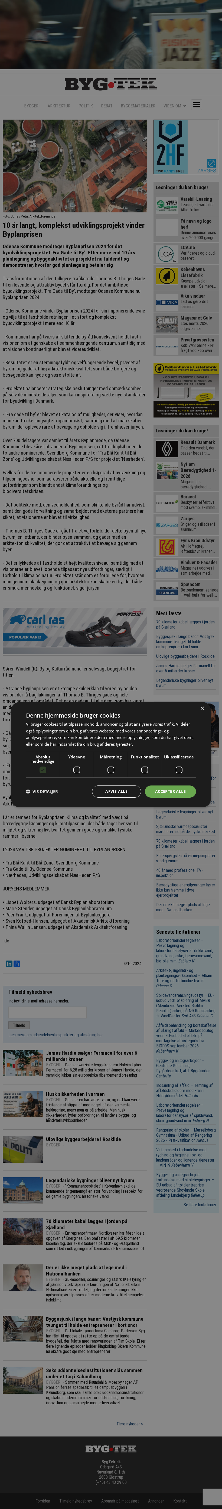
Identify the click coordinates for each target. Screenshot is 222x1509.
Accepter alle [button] (170, 791)
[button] (42, 791)
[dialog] (111, 754)
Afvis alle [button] (116, 791)
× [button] (202, 708)
